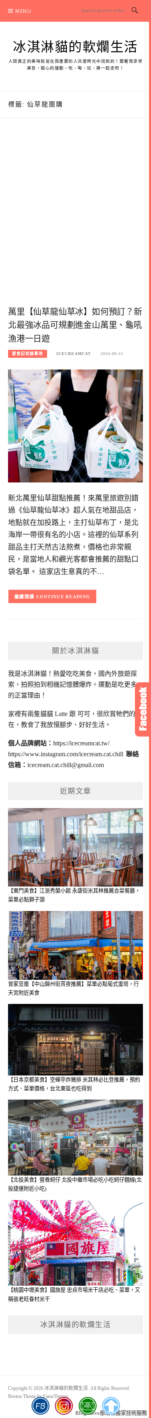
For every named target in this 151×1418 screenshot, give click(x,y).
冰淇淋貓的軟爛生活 (75, 47)
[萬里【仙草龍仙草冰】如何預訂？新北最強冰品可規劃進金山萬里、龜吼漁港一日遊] (75, 425)
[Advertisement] (75, 220)
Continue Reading (63, 596)
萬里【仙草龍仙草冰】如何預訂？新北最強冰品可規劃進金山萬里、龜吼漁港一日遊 (75, 325)
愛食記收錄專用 (27, 353)
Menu (23, 11)
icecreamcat (73, 353)
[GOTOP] (110, 1406)
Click (143, 709)
